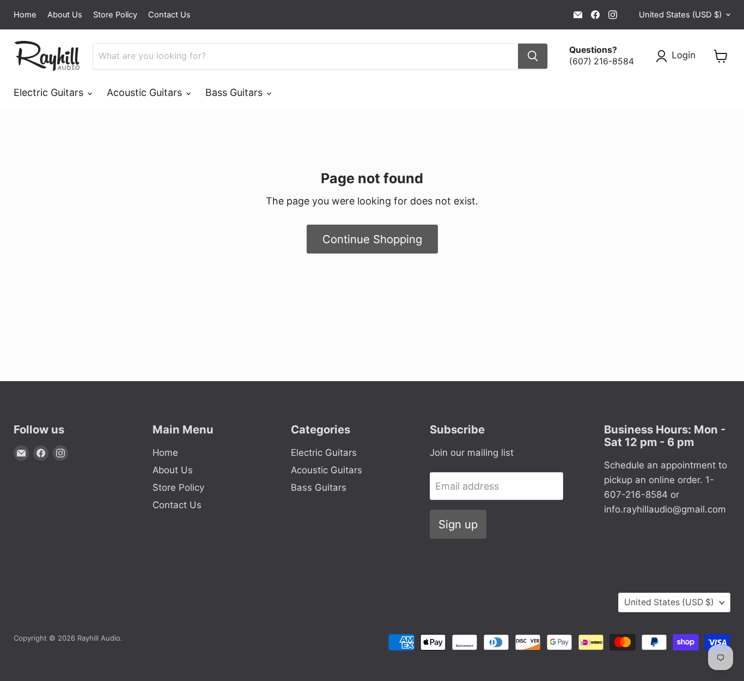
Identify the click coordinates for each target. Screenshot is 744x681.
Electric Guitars (50, 92)
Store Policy (115, 15)
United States (680, 15)
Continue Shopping (372, 239)
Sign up (458, 524)
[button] (678, 56)
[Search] (532, 56)
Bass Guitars (235, 92)
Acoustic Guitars (146, 92)
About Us (64, 15)
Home (25, 15)
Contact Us (169, 15)
